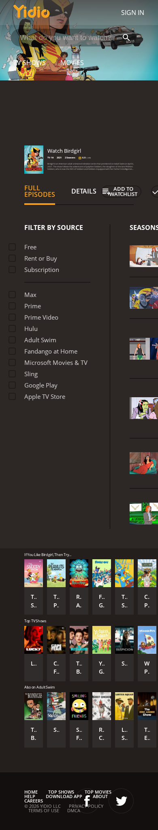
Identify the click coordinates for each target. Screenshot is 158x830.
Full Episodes (39, 191)
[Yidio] (31, 12)
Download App (64, 796)
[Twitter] (121, 800)
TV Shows (29, 62)
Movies (72, 62)
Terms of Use (43, 810)
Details (83, 191)
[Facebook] (87, 800)
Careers (33, 801)
